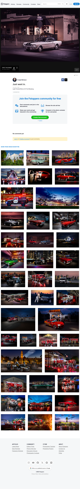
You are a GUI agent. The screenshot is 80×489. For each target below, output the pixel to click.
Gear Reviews (16, 449)
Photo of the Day (31, 449)
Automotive (16, 92)
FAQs (60, 453)
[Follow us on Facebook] (38, 463)
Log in (40, 120)
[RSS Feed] (51, 463)
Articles (13, 4)
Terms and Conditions (43, 474)
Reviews (18, 4)
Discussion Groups (32, 451)
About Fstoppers (63, 446)
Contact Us (62, 449)
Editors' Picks (30, 446)
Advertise (61, 451)
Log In (70, 4)
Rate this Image (7, 67)
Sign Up (76, 4)
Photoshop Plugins (48, 449)
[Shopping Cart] (66, 3)
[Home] (5, 4)
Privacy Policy (35, 474)
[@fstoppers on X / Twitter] (42, 463)
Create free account (40, 117)
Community (26, 4)
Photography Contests (33, 453)
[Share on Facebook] (62, 79)
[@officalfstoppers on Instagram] (29, 463)
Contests (33, 4)
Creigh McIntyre (22, 80)
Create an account (24, 139)
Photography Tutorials (49, 446)
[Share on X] (66, 79)
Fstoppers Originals (17, 451)
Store (38, 4)
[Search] (63, 4)
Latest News (15, 446)
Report (76, 75)
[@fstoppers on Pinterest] (47, 463)
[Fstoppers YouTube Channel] (33, 463)
